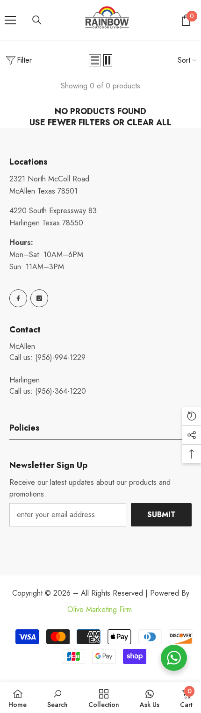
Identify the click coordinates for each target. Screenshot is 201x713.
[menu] (10, 20)
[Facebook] (18, 298)
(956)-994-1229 (60, 357)
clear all (149, 122)
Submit (161, 514)
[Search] (37, 20)
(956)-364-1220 (60, 391)
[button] (95, 60)
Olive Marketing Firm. (100, 609)
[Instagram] (39, 298)
